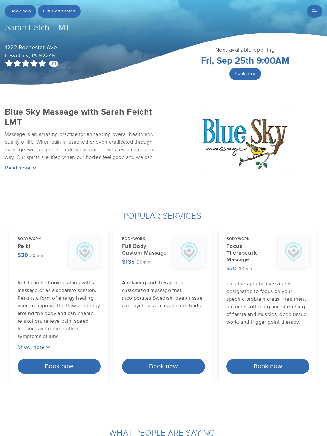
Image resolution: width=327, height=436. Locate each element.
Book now (20, 11)
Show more (32, 347)
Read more (18, 167)
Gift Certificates (59, 11)
